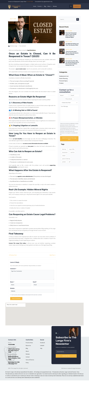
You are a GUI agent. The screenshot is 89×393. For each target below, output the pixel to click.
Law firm (72, 152)
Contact (28, 357)
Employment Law (64, 76)
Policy (27, 362)
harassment (64, 152)
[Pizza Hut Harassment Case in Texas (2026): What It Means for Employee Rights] (62, 32)
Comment (13, 268)
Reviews (55, 6)
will (69, 161)
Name (12, 281)
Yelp (41, 348)
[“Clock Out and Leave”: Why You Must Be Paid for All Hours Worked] (62, 51)
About (27, 351)
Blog (45, 6)
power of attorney (66, 158)
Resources (28, 345)
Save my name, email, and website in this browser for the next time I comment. (26, 294)
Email (35, 281)
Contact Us (77, 6)
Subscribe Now (66, 356)
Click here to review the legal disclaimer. (71, 368)
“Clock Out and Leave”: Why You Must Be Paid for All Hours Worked (71, 53)
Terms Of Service (30, 359)
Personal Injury (63, 81)
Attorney (64, 149)
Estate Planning (63, 78)
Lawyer (63, 155)
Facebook (42, 342)
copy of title (71, 149)
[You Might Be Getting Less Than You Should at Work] (62, 43)
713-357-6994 (29, 1)
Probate (61, 83)
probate (64, 161)
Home (34, 6)
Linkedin (42, 345)
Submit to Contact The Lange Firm (69, 138)
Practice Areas (29, 342)
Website (12, 288)
